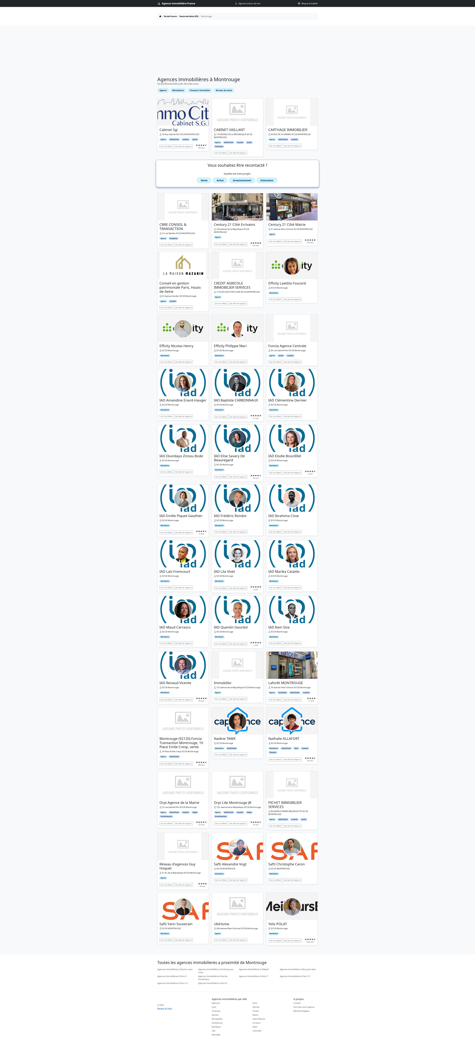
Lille (213, 1030)
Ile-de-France (170, 16)
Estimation (267, 180)
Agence (163, 90)
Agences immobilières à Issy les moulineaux (213, 978)
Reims (255, 1015)
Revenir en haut (164, 1008)
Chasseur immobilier (200, 90)
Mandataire (178, 90)
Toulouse (216, 1011)
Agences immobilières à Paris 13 (295, 976)
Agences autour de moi (249, 3)
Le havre (257, 1022)
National (216, 1003)
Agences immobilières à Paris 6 (212, 983)
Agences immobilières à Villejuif (254, 969)
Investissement (242, 180)
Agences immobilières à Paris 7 (253, 976)
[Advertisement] (237, 51)
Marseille (216, 1034)
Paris (255, 1003)
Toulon (256, 1011)
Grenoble (257, 1030)
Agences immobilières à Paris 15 (172, 983)
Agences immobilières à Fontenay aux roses (215, 971)
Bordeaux (216, 1026)
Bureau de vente (224, 90)
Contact (297, 1003)
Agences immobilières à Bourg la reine (298, 969)
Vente (204, 180)
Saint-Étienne (259, 1019)
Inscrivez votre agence (303, 1007)
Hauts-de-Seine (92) (188, 16)
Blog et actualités (309, 3)
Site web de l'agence (183, 146)
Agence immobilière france (178, 3)
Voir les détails (167, 146)
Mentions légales (301, 1011)
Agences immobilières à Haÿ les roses (174, 969)
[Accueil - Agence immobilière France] (176, 1000)
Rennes (256, 1007)
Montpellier (217, 1019)
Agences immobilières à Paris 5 (171, 976)
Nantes (215, 1015)
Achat (220, 180)
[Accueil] (160, 16)
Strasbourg (217, 1022)
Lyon (214, 1007)
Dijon (255, 1026)
